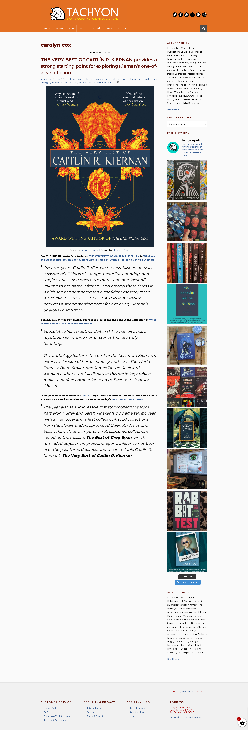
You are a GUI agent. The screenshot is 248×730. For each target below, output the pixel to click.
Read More (173, 109)
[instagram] (204, 14)
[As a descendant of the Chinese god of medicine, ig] (187, 345)
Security (91, 712)
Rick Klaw (46, 79)
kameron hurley (124, 79)
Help (132, 716)
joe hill (112, 79)
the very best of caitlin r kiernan (95, 82)
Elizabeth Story (121, 250)
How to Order (51, 708)
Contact (123, 28)
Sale (71, 28)
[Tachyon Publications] (84, 22)
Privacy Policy (94, 708)
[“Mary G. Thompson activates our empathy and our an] (187, 221)
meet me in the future (146, 79)
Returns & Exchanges (55, 720)
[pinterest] (198, 14)
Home (47, 28)
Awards (96, 28)
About (83, 28)
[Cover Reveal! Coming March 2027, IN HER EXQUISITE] (187, 428)
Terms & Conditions (96, 716)
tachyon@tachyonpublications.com (187, 717)
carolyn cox (88, 79)
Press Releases (137, 708)
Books (59, 28)
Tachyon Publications (185, 691)
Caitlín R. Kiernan (72, 79)
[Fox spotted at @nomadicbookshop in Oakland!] (187, 263)
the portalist (70, 82)
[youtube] (186, 14)
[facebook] (180, 14)
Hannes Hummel (90, 250)
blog (57, 79)
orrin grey (46, 82)
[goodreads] (192, 14)
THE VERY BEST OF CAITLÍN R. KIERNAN (114, 256)
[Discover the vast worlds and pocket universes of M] (187, 180)
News (109, 28)
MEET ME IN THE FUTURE (127, 399)
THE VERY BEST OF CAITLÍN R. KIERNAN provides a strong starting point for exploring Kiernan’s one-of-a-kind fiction (99, 66)
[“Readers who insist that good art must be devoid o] (187, 511)
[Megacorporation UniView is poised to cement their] (187, 304)
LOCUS (85, 395)
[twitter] (175, 14)
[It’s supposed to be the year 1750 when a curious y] (187, 552)
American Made (138, 712)
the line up (57, 82)
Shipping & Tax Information (57, 716)
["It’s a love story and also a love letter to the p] (187, 387)
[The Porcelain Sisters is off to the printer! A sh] (187, 469)
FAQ (46, 712)
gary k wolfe (101, 79)
